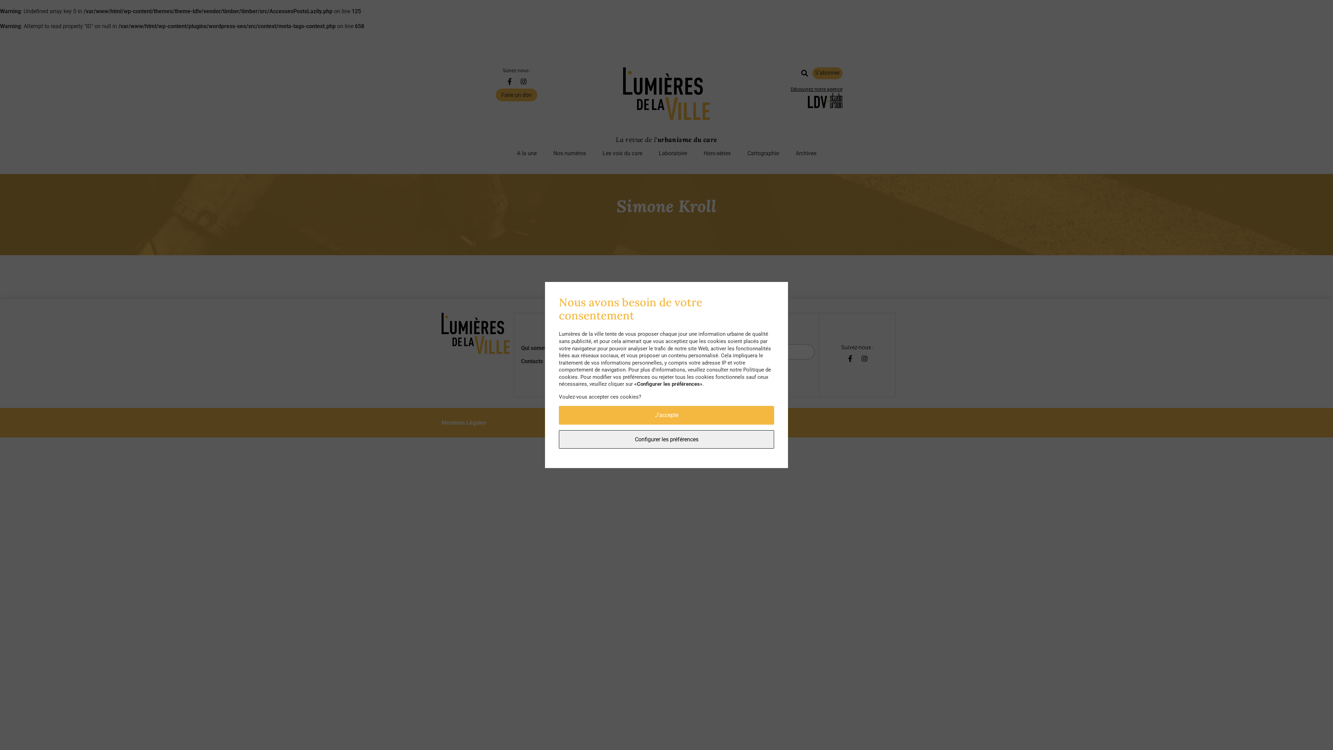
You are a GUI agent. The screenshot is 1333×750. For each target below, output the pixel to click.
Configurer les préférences (666, 439)
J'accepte (666, 415)
